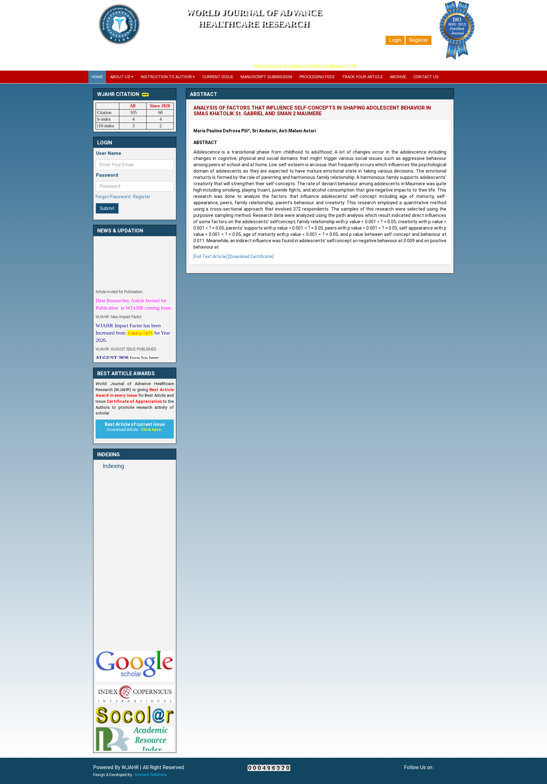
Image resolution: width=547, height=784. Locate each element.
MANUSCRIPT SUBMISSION (266, 76)
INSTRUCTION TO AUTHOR (166, 76)
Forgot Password (113, 196)
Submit (107, 208)
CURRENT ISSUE (217, 76)
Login (395, 40)
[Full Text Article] (210, 256)
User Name (108, 153)
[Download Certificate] (251, 256)
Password (107, 175)
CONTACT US (426, 76)
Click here (151, 429)
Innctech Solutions (151, 775)
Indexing (113, 466)
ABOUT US (120, 76)
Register (418, 40)
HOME (97, 76)
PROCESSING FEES (317, 76)
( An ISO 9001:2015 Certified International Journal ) (254, 35)
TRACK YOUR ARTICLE (362, 76)
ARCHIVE (398, 76)
